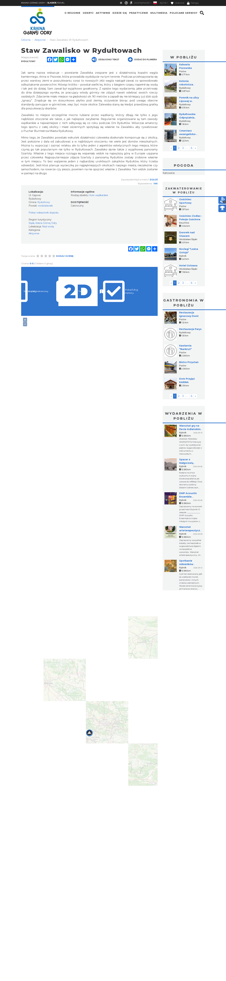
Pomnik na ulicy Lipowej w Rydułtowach (189, 101)
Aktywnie (103, 13)
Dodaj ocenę (64, 256)
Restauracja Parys (190, 349)
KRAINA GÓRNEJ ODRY (33, 2)
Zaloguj (194, 3)
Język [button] (163, 3)
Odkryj (88, 13)
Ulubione (179, 3)
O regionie (72, 13)
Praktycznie (138, 13)
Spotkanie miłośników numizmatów (187, 585)
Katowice (184, 183)
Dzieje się (120, 13)
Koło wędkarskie (98, 195)
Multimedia (158, 13)
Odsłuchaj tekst (108, 59)
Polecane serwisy (184, 13)
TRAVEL (56, 2)
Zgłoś (154, 179)
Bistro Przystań (189, 383)
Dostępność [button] (142, 3)
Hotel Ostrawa (188, 286)
